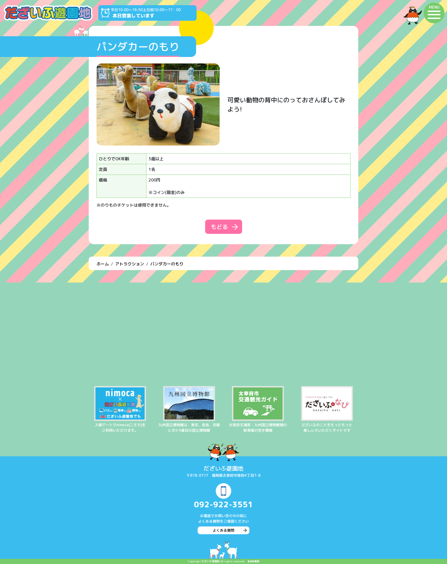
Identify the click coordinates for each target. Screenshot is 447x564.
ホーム (102, 264)
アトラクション (129, 264)
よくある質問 (223, 530)
